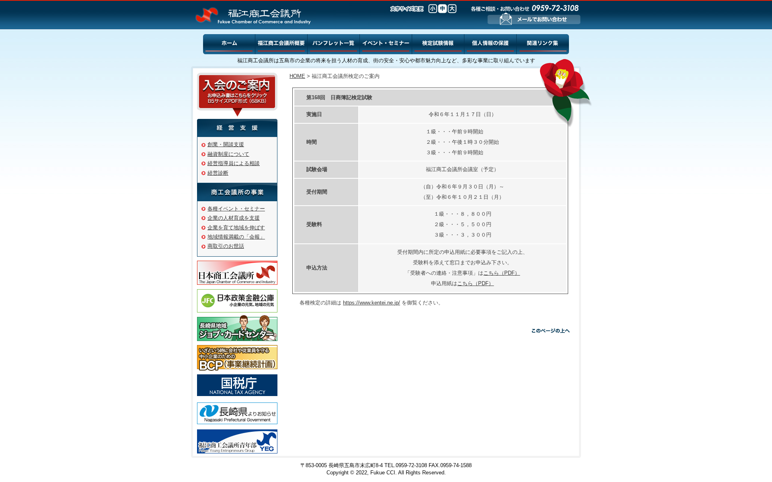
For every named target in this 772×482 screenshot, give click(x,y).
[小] (432, 8)
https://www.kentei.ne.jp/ (371, 303)
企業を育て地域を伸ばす (236, 228)
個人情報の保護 (490, 45)
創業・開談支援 (225, 144)
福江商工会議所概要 (281, 45)
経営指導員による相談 (233, 163)
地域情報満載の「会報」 (236, 237)
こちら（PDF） (501, 273)
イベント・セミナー (386, 45)
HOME (297, 76)
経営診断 (217, 173)
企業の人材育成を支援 (233, 218)
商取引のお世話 (225, 246)
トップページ (229, 45)
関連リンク (543, 45)
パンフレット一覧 (334, 45)
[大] (452, 8)
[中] (442, 8)
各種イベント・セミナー (236, 209)
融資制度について (228, 154)
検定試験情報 (438, 45)
